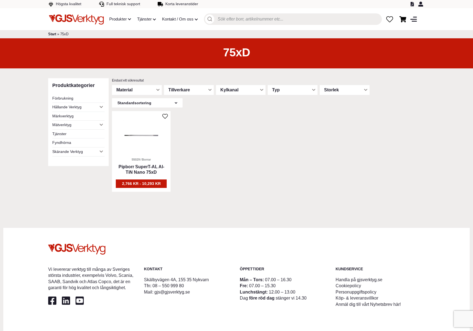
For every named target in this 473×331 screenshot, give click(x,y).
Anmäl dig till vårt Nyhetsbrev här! (368, 304)
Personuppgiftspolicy (356, 292)
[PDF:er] (413, 4)
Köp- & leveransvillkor (357, 298)
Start (52, 34)
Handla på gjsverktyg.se (359, 279)
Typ (276, 90)
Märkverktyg (63, 116)
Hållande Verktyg (67, 107)
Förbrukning (62, 98)
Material (124, 90)
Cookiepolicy (348, 285)
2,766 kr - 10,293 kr (141, 183)
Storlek (331, 90)
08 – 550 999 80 (168, 285)
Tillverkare (179, 90)
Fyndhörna (61, 142)
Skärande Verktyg (67, 151)
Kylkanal (229, 90)
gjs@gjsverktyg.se (172, 292)
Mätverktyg (61, 125)
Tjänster (59, 134)
